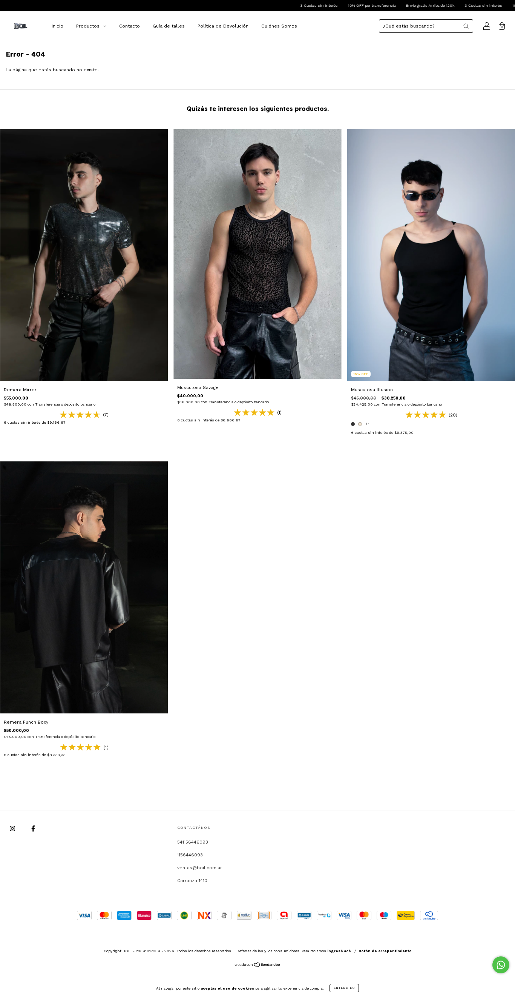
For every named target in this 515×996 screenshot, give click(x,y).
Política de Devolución (223, 26)
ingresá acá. (339, 951)
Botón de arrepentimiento (385, 951)
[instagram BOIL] (13, 828)
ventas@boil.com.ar (199, 867)
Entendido (344, 988)
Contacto (129, 26)
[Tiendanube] (257, 965)
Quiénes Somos (279, 26)
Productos (88, 26)
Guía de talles (169, 26)
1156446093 (190, 855)
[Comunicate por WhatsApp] (500, 964)
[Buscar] (466, 26)
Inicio (57, 26)
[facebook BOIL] (33, 828)
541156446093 (192, 842)
